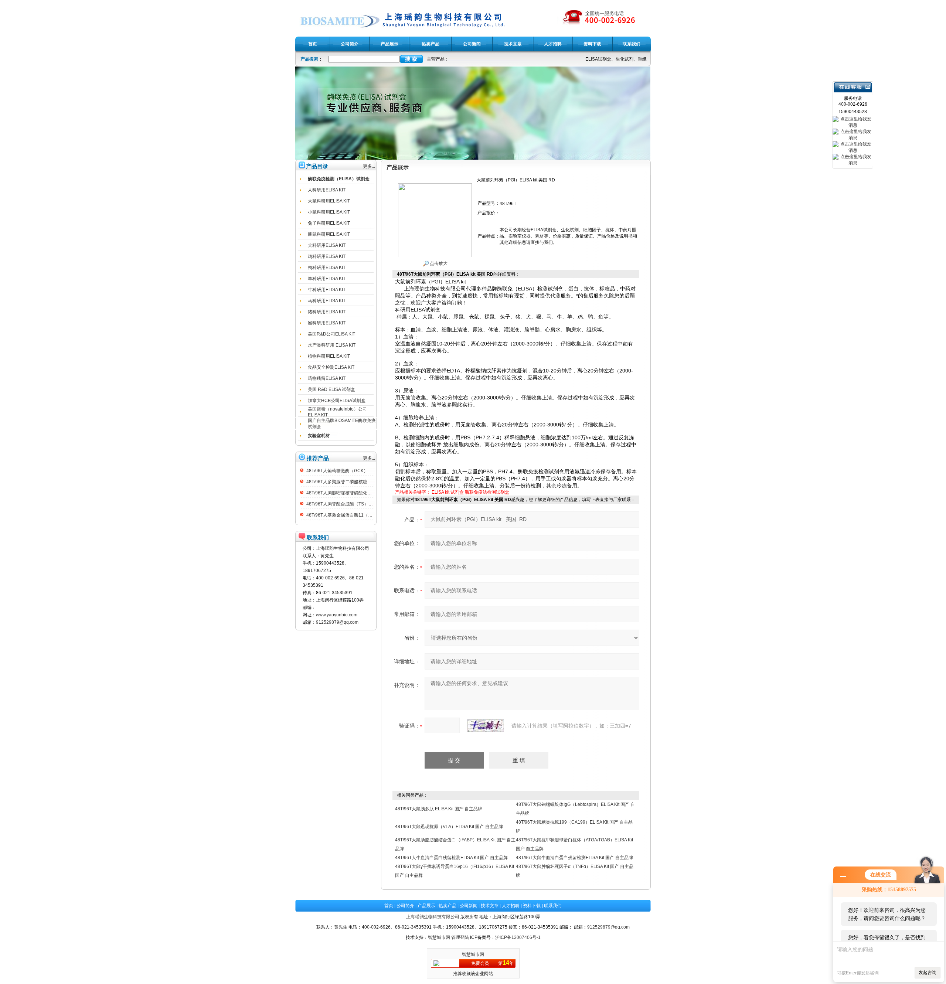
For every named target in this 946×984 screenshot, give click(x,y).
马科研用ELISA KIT (327, 300)
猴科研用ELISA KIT (327, 323)
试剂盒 (457, 492)
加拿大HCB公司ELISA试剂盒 (336, 400)
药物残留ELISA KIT (327, 378)
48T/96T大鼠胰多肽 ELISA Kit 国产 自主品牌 (438, 808)
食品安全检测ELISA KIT (331, 367)
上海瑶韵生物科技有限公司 (432, 916)
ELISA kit (440, 492)
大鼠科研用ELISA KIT (329, 201)
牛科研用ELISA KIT (327, 289)
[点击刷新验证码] (485, 725)
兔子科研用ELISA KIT (329, 223)
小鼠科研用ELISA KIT (329, 212)
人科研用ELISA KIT (327, 190)
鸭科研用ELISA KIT (327, 267)
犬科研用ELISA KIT (327, 245)
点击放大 (438, 263)
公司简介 (405, 905)
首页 (388, 905)
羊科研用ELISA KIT (327, 278)
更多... (369, 166)
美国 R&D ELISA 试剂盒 (331, 389)
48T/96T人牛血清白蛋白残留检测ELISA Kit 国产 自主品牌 (451, 857)
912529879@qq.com (337, 622)
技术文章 (489, 905)
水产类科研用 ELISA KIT (331, 345)
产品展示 (426, 905)
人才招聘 (511, 905)
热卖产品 (447, 905)
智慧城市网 (439, 937)
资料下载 (532, 905)
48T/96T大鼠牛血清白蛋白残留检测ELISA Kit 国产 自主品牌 (574, 857)
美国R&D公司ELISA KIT (331, 334)
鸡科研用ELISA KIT (327, 256)
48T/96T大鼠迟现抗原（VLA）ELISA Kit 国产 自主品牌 (449, 826)
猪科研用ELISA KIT (327, 311)
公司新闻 (468, 905)
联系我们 (553, 905)
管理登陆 (460, 937)
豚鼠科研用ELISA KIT (329, 234)
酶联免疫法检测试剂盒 (487, 492)
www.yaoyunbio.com (336, 614)
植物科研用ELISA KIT (329, 356)
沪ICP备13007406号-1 (518, 937)
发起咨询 (927, 972)
